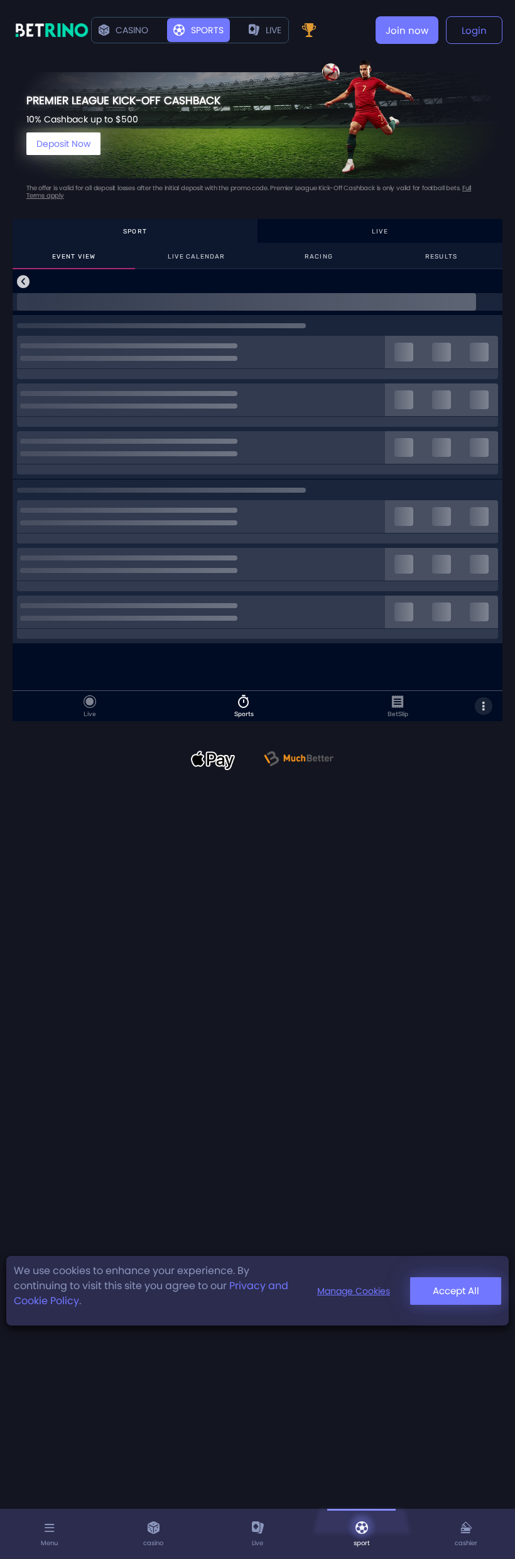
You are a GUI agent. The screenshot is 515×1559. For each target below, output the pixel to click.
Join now (407, 30)
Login (474, 30)
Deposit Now (63, 143)
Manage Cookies (353, 1291)
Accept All (456, 1290)
